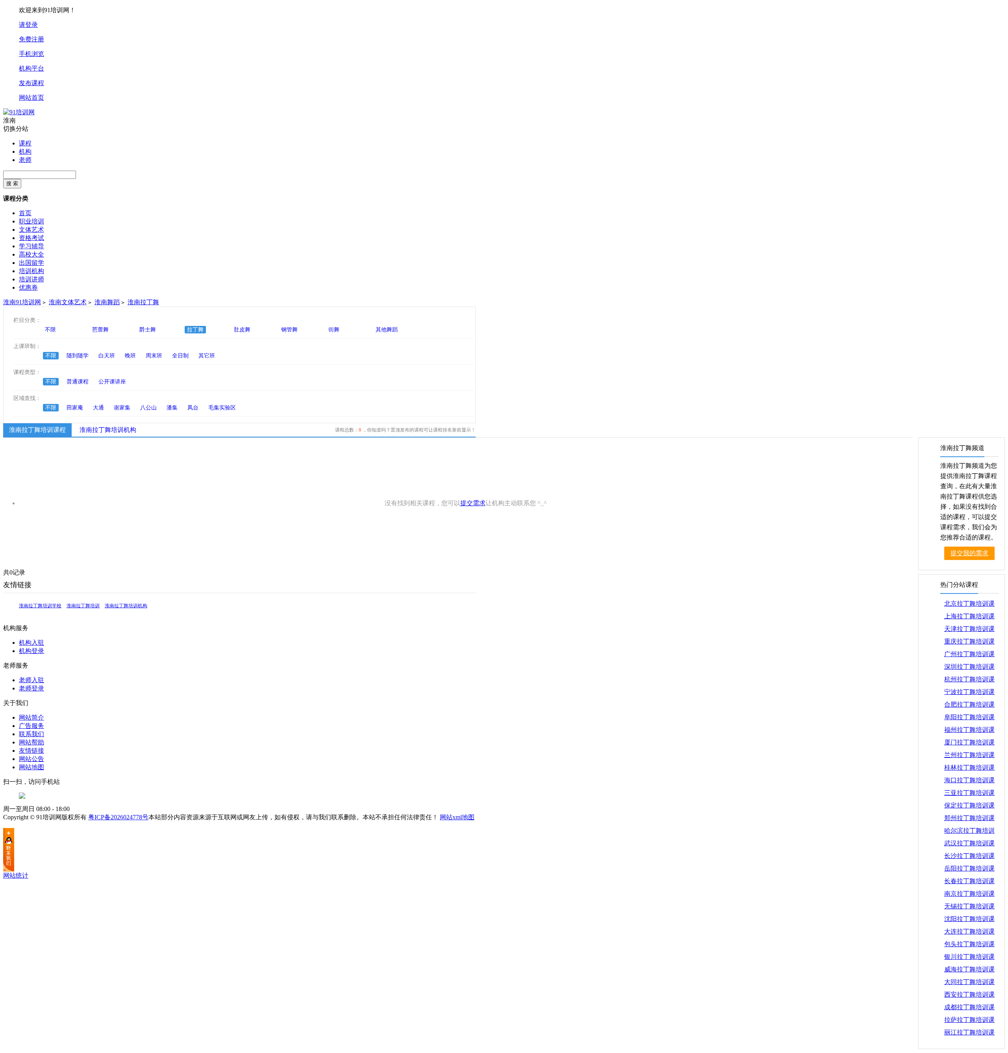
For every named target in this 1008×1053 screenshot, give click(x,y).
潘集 (172, 408)
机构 (25, 151)
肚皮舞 (242, 330)
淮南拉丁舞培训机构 (108, 429)
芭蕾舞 (100, 330)
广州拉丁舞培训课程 (969, 655)
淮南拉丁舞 (143, 302)
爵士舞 (147, 330)
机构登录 (31, 650)
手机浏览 (31, 53)
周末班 (154, 356)
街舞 (333, 330)
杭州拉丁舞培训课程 (969, 681)
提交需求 (472, 503)
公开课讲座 (112, 382)
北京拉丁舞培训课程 (969, 605)
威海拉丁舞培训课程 (969, 971)
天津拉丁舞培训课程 (969, 630)
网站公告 (31, 758)
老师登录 (31, 688)
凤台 (192, 408)
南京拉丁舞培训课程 (969, 895)
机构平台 (31, 68)
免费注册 (31, 39)
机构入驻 (31, 642)
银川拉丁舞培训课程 (969, 958)
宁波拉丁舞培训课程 (969, 693)
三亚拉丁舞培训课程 (969, 794)
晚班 (130, 356)
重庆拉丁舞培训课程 (969, 643)
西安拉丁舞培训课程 (969, 996)
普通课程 (78, 382)
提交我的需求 (969, 553)
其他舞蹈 (387, 330)
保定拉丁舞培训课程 (969, 807)
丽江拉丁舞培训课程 (969, 1034)
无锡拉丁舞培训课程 (969, 908)
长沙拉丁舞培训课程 (969, 857)
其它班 (206, 356)
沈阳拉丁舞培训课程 (969, 920)
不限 (50, 330)
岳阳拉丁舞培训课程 (969, 870)
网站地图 (31, 767)
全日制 (180, 356)
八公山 (148, 408)
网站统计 (15, 875)
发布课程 (31, 83)
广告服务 (31, 725)
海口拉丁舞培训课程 (969, 782)
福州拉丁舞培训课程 (969, 731)
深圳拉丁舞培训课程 (969, 668)
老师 (25, 159)
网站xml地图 (457, 817)
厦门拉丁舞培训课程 (969, 744)
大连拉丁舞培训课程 (969, 933)
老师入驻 (31, 680)
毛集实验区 (222, 408)
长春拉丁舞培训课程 (969, 882)
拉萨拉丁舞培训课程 (969, 1021)
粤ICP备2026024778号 (118, 817)
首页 (25, 213)
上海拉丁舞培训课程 (969, 618)
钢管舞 (289, 330)
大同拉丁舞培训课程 (969, 983)
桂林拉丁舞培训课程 (969, 769)
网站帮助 (31, 742)
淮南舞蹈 (107, 302)
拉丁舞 (195, 330)
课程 (25, 143)
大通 (98, 408)
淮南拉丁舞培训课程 (37, 429)
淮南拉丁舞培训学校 (40, 605)
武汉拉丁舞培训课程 (969, 845)
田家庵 (75, 408)
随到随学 (78, 356)
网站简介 (31, 717)
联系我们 (31, 734)
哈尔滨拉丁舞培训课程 (969, 832)
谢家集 (122, 408)
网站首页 (31, 97)
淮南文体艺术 (68, 302)
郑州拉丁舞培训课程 (969, 819)
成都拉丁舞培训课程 (969, 1009)
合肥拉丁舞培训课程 (969, 706)
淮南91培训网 (22, 302)
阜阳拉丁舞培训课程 (969, 719)
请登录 (28, 24)
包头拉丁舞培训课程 (969, 946)
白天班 (106, 356)
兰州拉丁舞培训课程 (969, 756)
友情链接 (31, 750)
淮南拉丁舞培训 (83, 605)
